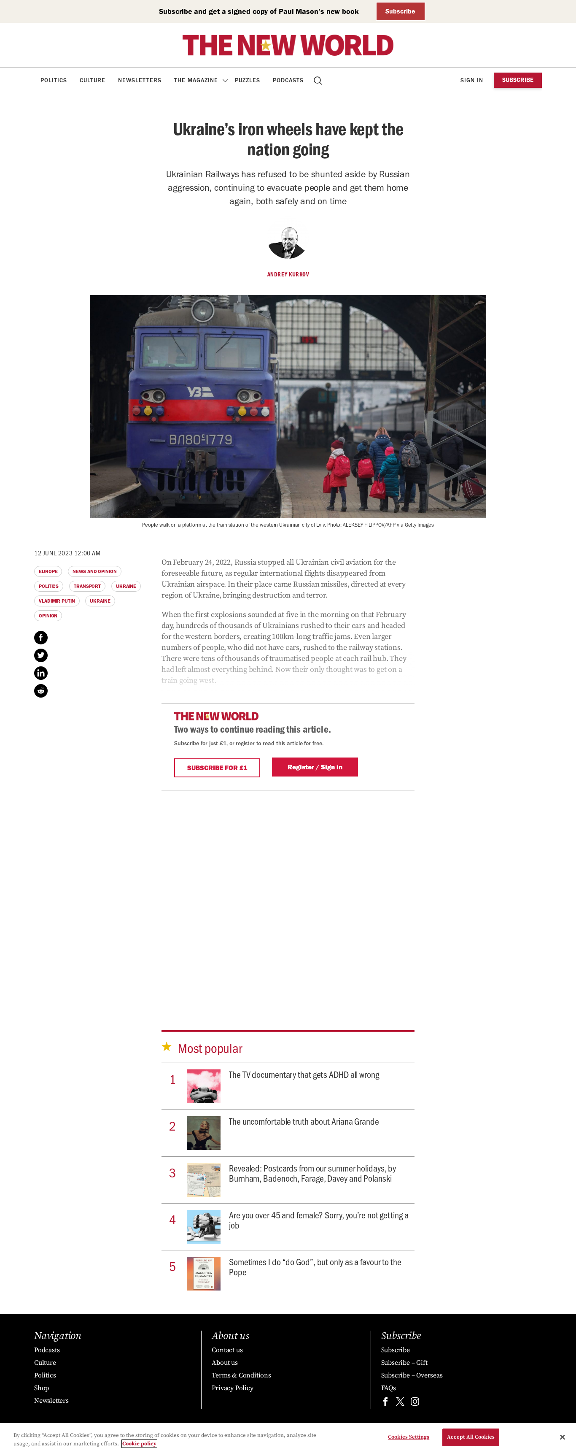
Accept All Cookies (471, 1437)
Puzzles (247, 80)
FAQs (388, 1388)
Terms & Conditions (241, 1375)
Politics (53, 80)
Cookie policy (139, 1443)
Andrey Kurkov (288, 274)
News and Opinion (94, 571)
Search (318, 80)
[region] (288, 1438)
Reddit (41, 691)
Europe (48, 571)
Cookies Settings (408, 1437)
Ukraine (126, 586)
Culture (92, 80)
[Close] (562, 1437)
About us (224, 1362)
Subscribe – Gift (404, 1362)
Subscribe (400, 11)
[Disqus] (288, 895)
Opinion (48, 616)
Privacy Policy (232, 1388)
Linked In (41, 673)
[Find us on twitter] (400, 1403)
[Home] (288, 45)
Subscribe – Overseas (412, 1375)
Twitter (41, 655)
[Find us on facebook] (385, 1403)
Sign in (471, 80)
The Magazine (196, 80)
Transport (87, 586)
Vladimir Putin (57, 601)
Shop (41, 1388)
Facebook (41, 637)
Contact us (227, 1350)
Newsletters (139, 80)
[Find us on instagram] (415, 1403)
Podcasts (288, 80)
